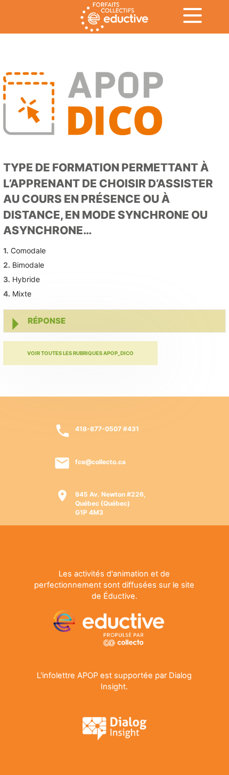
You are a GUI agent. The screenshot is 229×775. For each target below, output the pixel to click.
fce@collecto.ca (100, 462)
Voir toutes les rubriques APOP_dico (80, 353)
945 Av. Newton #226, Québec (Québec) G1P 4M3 (110, 503)
